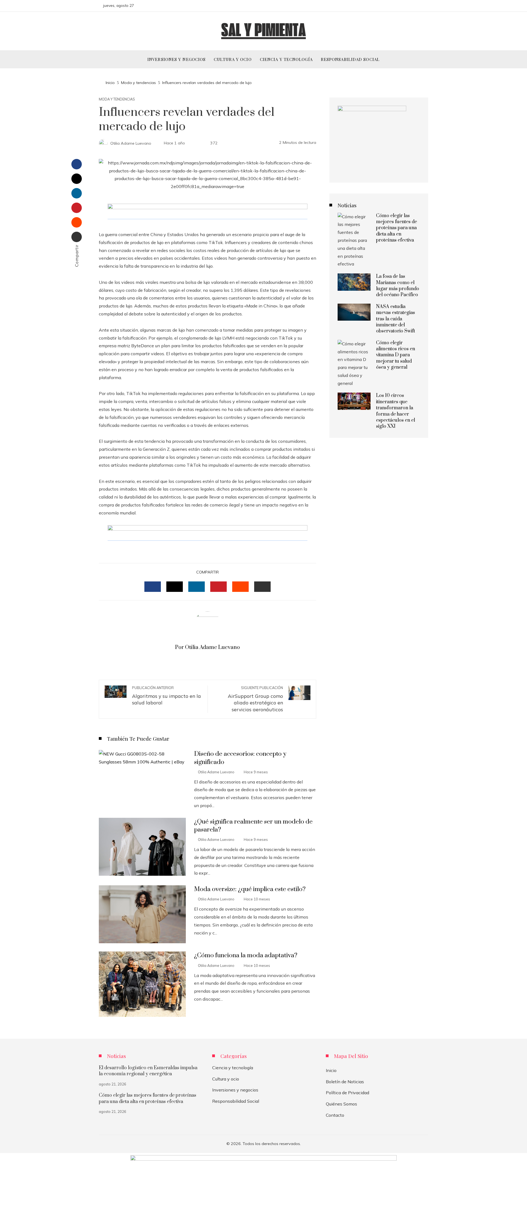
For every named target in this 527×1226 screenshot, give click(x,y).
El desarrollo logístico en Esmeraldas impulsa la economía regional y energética (148, 1071)
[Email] (76, 237)
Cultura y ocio (225, 1079)
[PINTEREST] (218, 586)
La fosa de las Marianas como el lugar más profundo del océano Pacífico (397, 285)
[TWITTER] (174, 586)
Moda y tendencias (117, 99)
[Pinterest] (76, 208)
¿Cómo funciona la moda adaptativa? (245, 955)
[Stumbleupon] (76, 222)
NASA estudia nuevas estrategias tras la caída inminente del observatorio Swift (395, 319)
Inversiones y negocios (235, 1090)
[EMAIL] (262, 586)
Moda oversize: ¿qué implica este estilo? (249, 889)
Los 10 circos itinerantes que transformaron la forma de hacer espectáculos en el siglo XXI (395, 411)
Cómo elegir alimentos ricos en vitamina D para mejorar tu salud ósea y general (395, 355)
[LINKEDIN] (196, 586)
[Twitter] (76, 178)
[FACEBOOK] (152, 586)
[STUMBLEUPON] (240, 586)
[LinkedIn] (76, 193)
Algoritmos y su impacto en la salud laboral (166, 695)
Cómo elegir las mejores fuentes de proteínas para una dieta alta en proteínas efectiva (396, 228)
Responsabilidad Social (235, 1101)
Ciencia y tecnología (232, 1067)
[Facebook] (76, 164)
